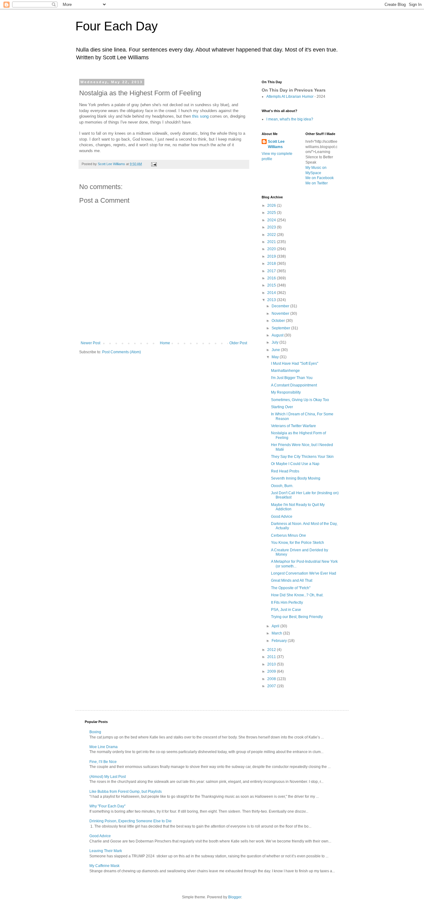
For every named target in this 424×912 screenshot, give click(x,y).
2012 (272, 650)
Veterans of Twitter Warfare (293, 426)
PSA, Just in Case (286, 609)
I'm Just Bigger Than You (292, 378)
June (276, 350)
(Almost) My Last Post (107, 776)
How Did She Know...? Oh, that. (297, 595)
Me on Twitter (316, 183)
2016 (272, 278)
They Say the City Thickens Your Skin (302, 456)
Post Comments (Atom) (121, 352)
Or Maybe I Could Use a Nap (295, 464)
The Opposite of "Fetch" (290, 588)
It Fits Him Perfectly (287, 602)
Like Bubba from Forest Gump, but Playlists (125, 791)
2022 (272, 235)
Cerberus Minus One (288, 535)
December (281, 306)
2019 (272, 256)
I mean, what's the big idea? (289, 119)
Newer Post (90, 343)
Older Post (238, 343)
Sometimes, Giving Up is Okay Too (300, 400)
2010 (272, 664)
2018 (272, 263)
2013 (272, 300)
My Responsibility (286, 392)
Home (165, 343)
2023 (272, 227)
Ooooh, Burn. (282, 486)
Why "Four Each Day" (107, 806)
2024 (272, 220)
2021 (272, 242)
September (281, 328)
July (275, 342)
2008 (272, 679)
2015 (272, 285)
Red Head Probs (285, 471)
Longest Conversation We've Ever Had (303, 573)
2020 (272, 249)
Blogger (234, 897)
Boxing (95, 732)
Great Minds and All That (291, 580)
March (277, 633)
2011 (272, 657)
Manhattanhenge (285, 370)
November (281, 313)
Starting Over (282, 407)
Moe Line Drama (103, 747)
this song (200, 116)
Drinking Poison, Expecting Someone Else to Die (130, 821)
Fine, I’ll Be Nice (103, 762)
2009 (272, 671)
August (278, 335)
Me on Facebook (319, 178)
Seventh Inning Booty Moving (295, 478)
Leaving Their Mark (105, 851)
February (280, 641)
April (276, 626)
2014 (272, 293)
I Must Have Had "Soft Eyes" (294, 363)
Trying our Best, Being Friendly (297, 617)
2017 (272, 271)
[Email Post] (154, 164)
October (279, 320)
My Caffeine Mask (104, 866)
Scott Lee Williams (276, 144)
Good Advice (281, 516)
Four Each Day (116, 26)
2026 (272, 205)
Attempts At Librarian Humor (290, 96)
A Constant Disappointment (294, 385)
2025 (272, 212)
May (276, 357)
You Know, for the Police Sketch (297, 542)
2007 (272, 686)
